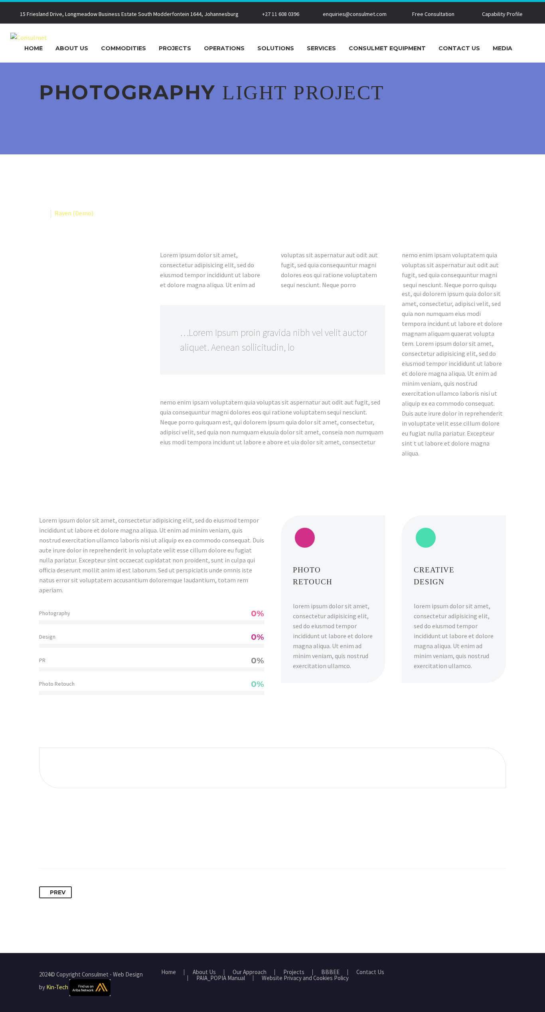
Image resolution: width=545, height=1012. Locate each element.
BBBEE (330, 972)
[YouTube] (503, 975)
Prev (57, 892)
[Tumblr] (90, 843)
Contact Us (459, 48)
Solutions (275, 48)
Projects (175, 48)
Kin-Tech (57, 986)
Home (33, 48)
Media (502, 48)
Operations (224, 48)
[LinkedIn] (105, 843)
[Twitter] (60, 843)
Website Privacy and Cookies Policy (305, 978)
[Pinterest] (75, 843)
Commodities (123, 48)
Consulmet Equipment (387, 48)
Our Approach (250, 972)
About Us (71, 48)
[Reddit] (119, 843)
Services (321, 48)
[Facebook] (46, 843)
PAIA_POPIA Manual (220, 978)
